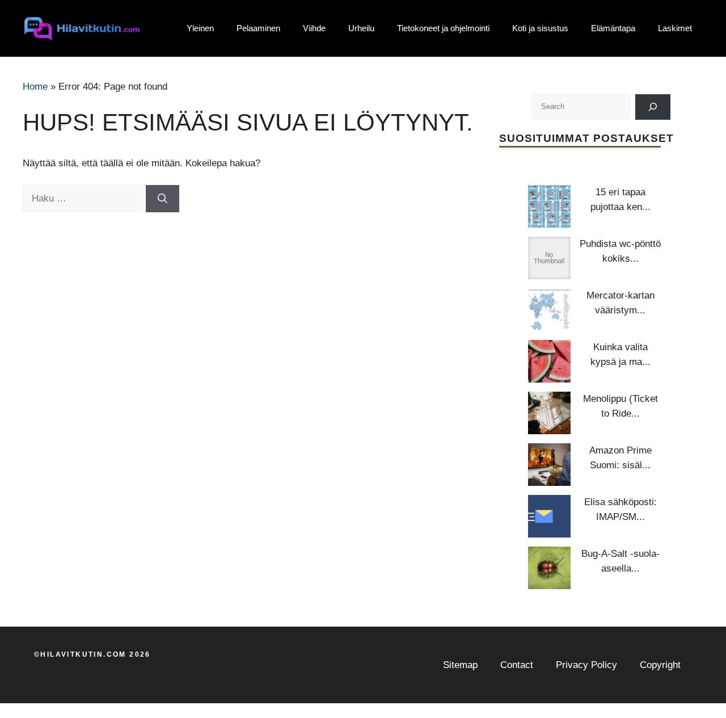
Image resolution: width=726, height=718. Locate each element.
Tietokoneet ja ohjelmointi (443, 28)
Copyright (660, 665)
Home (35, 86)
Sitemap (460, 665)
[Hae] (162, 198)
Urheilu (361, 28)
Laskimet (675, 28)
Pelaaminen (258, 28)
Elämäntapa (613, 28)
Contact (516, 665)
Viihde (314, 28)
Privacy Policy (586, 665)
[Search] (653, 107)
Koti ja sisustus (540, 28)
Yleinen (200, 28)
